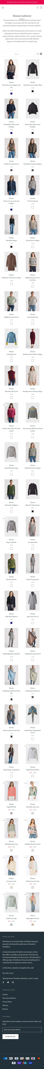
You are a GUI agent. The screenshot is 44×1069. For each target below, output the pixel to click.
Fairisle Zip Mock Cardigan (33, 468)
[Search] (38, 7)
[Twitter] (8, 982)
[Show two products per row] (41, 54)
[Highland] (11, 511)
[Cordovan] (32, 360)
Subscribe (10, 1037)
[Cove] (11, 887)
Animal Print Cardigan (32, 240)
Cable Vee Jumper (11, 918)
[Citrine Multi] (32, 739)
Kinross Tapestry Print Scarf (11, 730)
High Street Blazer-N (11, 617)
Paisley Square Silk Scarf (32, 691)
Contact (5, 994)
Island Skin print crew (32, 807)
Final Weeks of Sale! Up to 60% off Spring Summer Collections (22, 2)
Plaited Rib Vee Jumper (11, 468)
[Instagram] (13, 982)
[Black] (32, 91)
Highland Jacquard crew (11, 317)
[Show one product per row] (37, 54)
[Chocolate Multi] (32, 660)
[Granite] (32, 207)
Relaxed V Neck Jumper (33, 505)
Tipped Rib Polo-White (32, 770)
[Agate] (32, 397)
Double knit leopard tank (11, 164)
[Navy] (11, 93)
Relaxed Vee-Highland (11, 505)
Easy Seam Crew (11, 881)
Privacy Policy (7, 1002)
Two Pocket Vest (32, 542)
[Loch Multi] (11, 360)
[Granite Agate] (11, 474)
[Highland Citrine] (11, 585)
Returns (5, 1009)
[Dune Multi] (32, 887)
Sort (16, 54)
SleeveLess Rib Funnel (11, 391)
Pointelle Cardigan (11, 240)
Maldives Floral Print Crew (33, 844)
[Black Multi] (11, 170)
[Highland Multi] (32, 437)
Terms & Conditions (9, 998)
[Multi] (32, 813)
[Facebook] (3, 982)
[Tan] (32, 924)
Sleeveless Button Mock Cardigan (32, 391)
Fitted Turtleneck (33, 201)
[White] (32, 776)
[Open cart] (41, 7)
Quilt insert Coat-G (32, 617)
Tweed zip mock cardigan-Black (32, 85)
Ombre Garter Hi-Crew (32, 881)
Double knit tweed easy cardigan (11, 278)
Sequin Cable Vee (11, 542)
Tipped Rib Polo (11, 807)
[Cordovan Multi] (11, 437)
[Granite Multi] (11, 323)
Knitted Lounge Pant (32, 579)
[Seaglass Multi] (11, 924)
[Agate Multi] (32, 247)
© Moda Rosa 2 (22, 1047)
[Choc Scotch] (11, 284)
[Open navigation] (3, 7)
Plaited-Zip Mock (11, 579)
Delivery (5, 1005)
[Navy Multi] (11, 699)
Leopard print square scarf (33, 654)
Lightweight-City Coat (32, 918)
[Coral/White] (11, 813)
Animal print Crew (32, 317)
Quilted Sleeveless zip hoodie (11, 654)
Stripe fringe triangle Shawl (11, 770)
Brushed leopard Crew (11, 844)
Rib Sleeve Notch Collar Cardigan (32, 354)
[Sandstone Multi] (32, 286)
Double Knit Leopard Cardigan (33, 164)
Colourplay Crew (11, 354)
